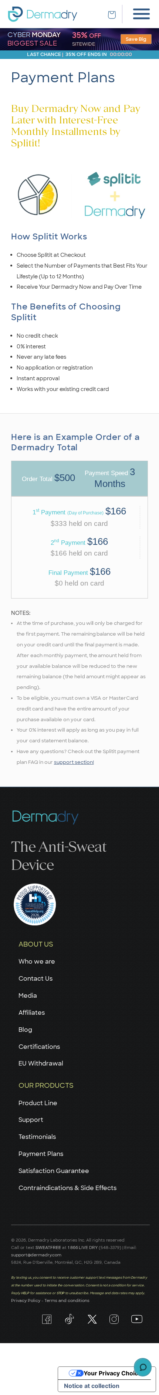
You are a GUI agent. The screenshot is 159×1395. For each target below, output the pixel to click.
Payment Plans (40, 1154)
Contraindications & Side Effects (67, 1188)
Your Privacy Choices (114, 1373)
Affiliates (31, 1013)
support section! (74, 762)
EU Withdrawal (40, 1063)
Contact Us (35, 979)
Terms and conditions (67, 1300)
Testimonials (37, 1137)
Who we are (36, 961)
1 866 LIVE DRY (83, 1247)
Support (30, 1120)
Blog (25, 1030)
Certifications (39, 1047)
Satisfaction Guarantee (53, 1171)
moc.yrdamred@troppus (36, 1255)
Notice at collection (91, 1385)
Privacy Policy (25, 1300)
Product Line (37, 1103)
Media (27, 996)
